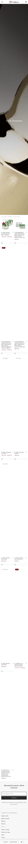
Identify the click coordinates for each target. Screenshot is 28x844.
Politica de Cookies (5, 832)
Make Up (3, 821)
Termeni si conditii (5, 829)
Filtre (6, 842)
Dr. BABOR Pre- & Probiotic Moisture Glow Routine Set (19, 665)
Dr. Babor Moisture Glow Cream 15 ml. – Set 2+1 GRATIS (6, 234)
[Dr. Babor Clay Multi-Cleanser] (21, 402)
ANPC (2, 835)
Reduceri (3, 824)
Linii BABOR (10, 216)
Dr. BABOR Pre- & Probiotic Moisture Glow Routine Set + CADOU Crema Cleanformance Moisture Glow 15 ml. (6, 773)
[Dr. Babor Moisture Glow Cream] (7, 507)
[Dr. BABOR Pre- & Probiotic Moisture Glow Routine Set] (21, 613)
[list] (23, 842)
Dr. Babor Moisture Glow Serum (5, 664)
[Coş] (26, 2)
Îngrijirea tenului (4, 816)
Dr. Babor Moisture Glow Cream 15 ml (19, 558)
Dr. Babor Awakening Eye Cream (6, 453)
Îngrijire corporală (5, 818)
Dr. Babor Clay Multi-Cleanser (19, 453)
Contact (3, 837)
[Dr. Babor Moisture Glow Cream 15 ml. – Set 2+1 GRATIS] (7, 225)
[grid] (21, 842)
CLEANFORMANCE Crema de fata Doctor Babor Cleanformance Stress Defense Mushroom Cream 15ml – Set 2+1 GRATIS (6, 345)
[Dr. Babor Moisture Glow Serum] (7, 613)
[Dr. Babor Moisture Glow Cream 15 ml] (21, 507)
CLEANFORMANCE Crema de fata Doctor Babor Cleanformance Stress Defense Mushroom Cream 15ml (20, 235)
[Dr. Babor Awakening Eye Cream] (7, 402)
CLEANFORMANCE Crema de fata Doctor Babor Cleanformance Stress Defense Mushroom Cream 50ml (20, 344)
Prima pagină (3, 216)
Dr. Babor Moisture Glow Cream (5, 558)
